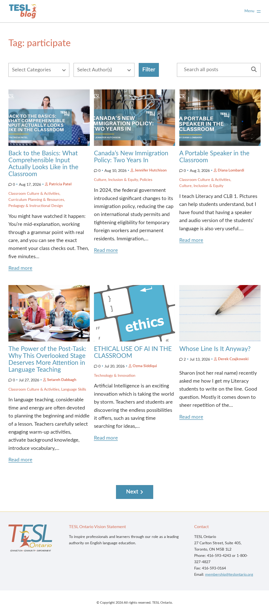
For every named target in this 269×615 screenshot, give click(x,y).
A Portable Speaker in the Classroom (214, 157)
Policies (146, 180)
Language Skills (73, 389)
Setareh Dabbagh (61, 380)
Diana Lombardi (231, 170)
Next (132, 492)
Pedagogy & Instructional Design (35, 206)
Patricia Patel (60, 184)
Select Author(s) (94, 69)
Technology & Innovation (114, 376)
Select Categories (31, 69)
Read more (20, 268)
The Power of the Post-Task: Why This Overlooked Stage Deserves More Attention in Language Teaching (47, 359)
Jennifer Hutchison (150, 170)
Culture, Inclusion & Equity (116, 180)
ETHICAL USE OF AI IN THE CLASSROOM (133, 352)
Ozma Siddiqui (145, 366)
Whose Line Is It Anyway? (215, 349)
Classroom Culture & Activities (33, 194)
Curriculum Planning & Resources (36, 200)
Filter (148, 69)
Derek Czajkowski (233, 359)
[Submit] (252, 70)
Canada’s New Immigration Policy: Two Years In (131, 157)
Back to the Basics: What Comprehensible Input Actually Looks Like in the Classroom (43, 163)
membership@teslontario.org (229, 575)
